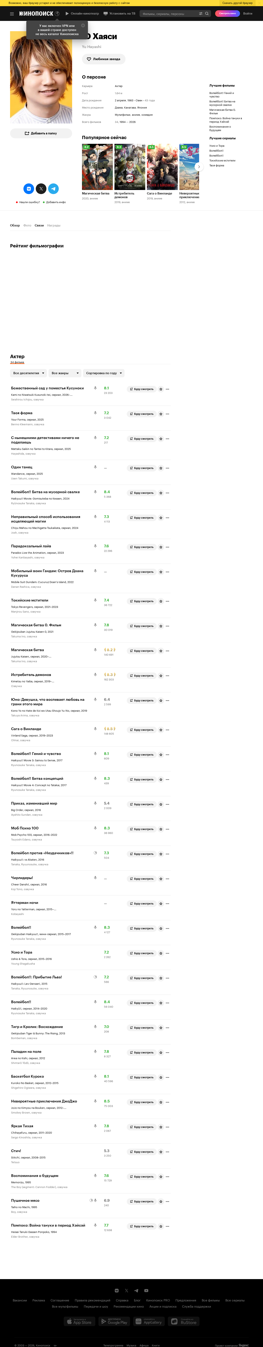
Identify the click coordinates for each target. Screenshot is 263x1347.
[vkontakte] (28, 188)
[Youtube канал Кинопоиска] (146, 1290)
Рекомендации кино (129, 1306)
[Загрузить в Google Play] (114, 1321)
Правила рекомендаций (92, 1299)
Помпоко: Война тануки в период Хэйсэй (225, 119)
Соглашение (60, 1299)
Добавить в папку (44, 133)
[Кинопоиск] (36, 13)
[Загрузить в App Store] (79, 1321)
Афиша (144, 1345)
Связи (39, 225)
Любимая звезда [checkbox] (106, 59)
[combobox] (168, 13)
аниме (136, 114)
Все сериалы (235, 1299)
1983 (130, 100)
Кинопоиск (43, 1345)
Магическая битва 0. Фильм (222, 111)
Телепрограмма (113, 1345)
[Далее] (199, 166)
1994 (123, 121)
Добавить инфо (56, 202)
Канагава (130, 107)
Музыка (131, 1345)
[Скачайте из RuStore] (184, 1321)
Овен (139, 100)
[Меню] (11, 13)
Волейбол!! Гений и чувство (221, 94)
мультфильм (122, 114)
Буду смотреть (143, 389)
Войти (247, 13)
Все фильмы (211, 1299)
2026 (132, 121)
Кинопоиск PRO (158, 1299)
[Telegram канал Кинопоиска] (136, 1290)
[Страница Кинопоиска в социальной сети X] (126, 1290)
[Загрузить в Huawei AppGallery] (149, 1321)
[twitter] (41, 188)
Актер (118, 85)
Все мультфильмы (65, 1306)
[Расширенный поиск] (201, 13)
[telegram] (53, 188)
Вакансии (20, 1299)
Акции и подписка (162, 1306)
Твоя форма (216, 165)
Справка (122, 1299)
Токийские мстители (222, 160)
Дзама (119, 107)
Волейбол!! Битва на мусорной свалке (222, 102)
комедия (147, 114)
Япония (142, 107)
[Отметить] (167, 389)
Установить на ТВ (122, 13)
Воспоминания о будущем (220, 128)
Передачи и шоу (96, 1306)
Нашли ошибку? (29, 202)
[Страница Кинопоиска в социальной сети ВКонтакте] (116, 1290)
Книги (156, 1345)
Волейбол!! (216, 150)
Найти (207, 13)
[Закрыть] (83, 25)
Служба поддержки (196, 1306)
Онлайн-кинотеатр (85, 13)
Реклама (38, 1299)
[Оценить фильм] (161, 389)
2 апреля (120, 100)
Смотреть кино (227, 13)
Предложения (185, 1299)
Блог (137, 1299)
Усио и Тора (216, 145)
